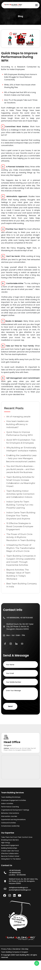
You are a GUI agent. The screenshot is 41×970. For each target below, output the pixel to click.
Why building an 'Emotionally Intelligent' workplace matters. (21, 449)
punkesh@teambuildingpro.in (20, 890)
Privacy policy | (6, 949)
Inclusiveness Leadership (10, 826)
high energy (5, 842)
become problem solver (10, 856)
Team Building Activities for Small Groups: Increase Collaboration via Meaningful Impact (20, 481)
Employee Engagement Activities (13, 800)
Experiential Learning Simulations (13, 819)
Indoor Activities (7, 803)
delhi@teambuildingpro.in (18, 887)
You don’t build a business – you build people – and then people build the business (20, 469)
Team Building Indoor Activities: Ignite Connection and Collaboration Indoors (20, 494)
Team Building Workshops (10, 797)
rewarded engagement (10, 845)
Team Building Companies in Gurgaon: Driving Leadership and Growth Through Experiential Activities (21, 560)
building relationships (9, 848)
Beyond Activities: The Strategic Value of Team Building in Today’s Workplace (18, 574)
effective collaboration (9, 853)
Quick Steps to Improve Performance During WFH (19, 433)
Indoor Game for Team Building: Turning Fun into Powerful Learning (19, 504)
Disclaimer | (17, 949)
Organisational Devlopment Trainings (15, 810)
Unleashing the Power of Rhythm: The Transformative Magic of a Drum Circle (20, 548)
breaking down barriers (10, 840)
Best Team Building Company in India (21, 585)
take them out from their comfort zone (16, 837)
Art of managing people (18, 416)
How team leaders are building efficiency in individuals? (17, 424)
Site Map (25, 949)
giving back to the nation (11, 859)
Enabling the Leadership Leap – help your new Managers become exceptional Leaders (21, 458)
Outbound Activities (8, 823)
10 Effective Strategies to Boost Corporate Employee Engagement (19, 526)
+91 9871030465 (26, 618)
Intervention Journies (9, 816)
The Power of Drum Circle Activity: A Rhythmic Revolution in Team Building (20, 537)
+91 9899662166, (13, 618)
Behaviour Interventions (10, 813)
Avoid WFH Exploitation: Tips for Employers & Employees (20, 441)
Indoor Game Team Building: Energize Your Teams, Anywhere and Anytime (21, 515)
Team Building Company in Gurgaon (14, 952)
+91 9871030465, (15, 870)
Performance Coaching (10, 807)
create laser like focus (10, 851)
